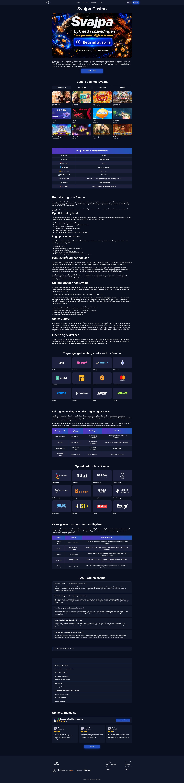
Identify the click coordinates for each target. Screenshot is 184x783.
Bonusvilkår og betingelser (62, 676)
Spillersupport (58, 683)
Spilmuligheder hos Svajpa (62, 679)
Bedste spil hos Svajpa (61, 665)
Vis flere (92, 746)
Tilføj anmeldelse (123, 720)
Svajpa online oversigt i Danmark (63, 669)
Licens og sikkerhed (60, 687)
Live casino (81, 87)
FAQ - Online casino (60, 697)
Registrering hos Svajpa (61, 672)
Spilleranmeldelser (59, 701)
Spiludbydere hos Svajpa (61, 694)
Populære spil (60, 87)
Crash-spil (101, 87)
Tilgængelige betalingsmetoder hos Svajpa (66, 690)
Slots (121, 87)
